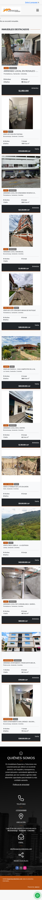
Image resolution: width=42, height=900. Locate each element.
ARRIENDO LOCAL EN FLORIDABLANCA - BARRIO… (19, 604)
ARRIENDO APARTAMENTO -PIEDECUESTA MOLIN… (19, 663)
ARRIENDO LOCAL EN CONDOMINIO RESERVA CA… (19, 193)
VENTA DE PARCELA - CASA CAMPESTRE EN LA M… (19, 369)
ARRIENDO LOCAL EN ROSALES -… (21, 71)
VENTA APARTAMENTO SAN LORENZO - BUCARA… (19, 721)
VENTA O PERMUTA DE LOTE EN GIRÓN (15, 487)
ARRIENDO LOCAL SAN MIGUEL (13, 252)
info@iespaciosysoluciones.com (21, 849)
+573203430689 (21, 810)
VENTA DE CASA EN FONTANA (12, 134)
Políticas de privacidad (21, 784)
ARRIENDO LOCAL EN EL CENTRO (14, 428)
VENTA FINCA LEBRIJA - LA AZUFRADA (15, 545)
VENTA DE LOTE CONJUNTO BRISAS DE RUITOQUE (19, 310)
